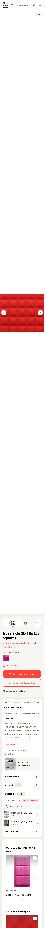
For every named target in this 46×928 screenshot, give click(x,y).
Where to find (12, 665)
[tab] (7, 800)
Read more (9, 744)
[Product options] (35, 858)
